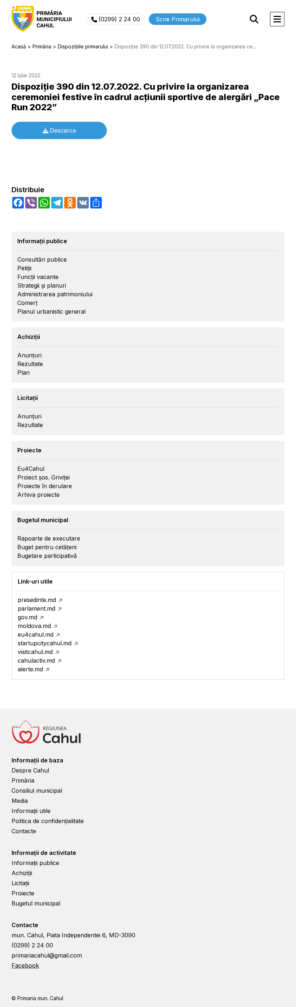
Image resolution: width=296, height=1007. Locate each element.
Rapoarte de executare (48, 538)
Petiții (24, 268)
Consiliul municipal (37, 790)
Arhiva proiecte (38, 494)
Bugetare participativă (47, 555)
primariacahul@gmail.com (47, 955)
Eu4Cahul (30, 468)
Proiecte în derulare (44, 486)
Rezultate (30, 363)
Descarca (63, 130)
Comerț (27, 302)
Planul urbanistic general (51, 311)
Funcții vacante (37, 276)
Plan (23, 372)
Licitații (20, 883)
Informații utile (31, 810)
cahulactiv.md (36, 660)
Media (20, 800)
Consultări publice (42, 259)
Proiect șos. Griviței (43, 477)
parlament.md (36, 608)
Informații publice (35, 862)
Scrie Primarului (178, 19)
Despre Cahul (30, 770)
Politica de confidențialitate (48, 821)
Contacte (24, 831)
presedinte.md (37, 599)
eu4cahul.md (35, 634)
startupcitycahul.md (44, 643)
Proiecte (23, 893)
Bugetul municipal (36, 903)
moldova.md (34, 625)
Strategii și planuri (41, 285)
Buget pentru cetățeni (47, 547)
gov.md (27, 617)
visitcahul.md (35, 651)
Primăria (23, 780)
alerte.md (30, 669)
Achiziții (22, 873)
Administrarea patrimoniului (54, 294)
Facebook (25, 965)
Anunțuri (29, 355)
